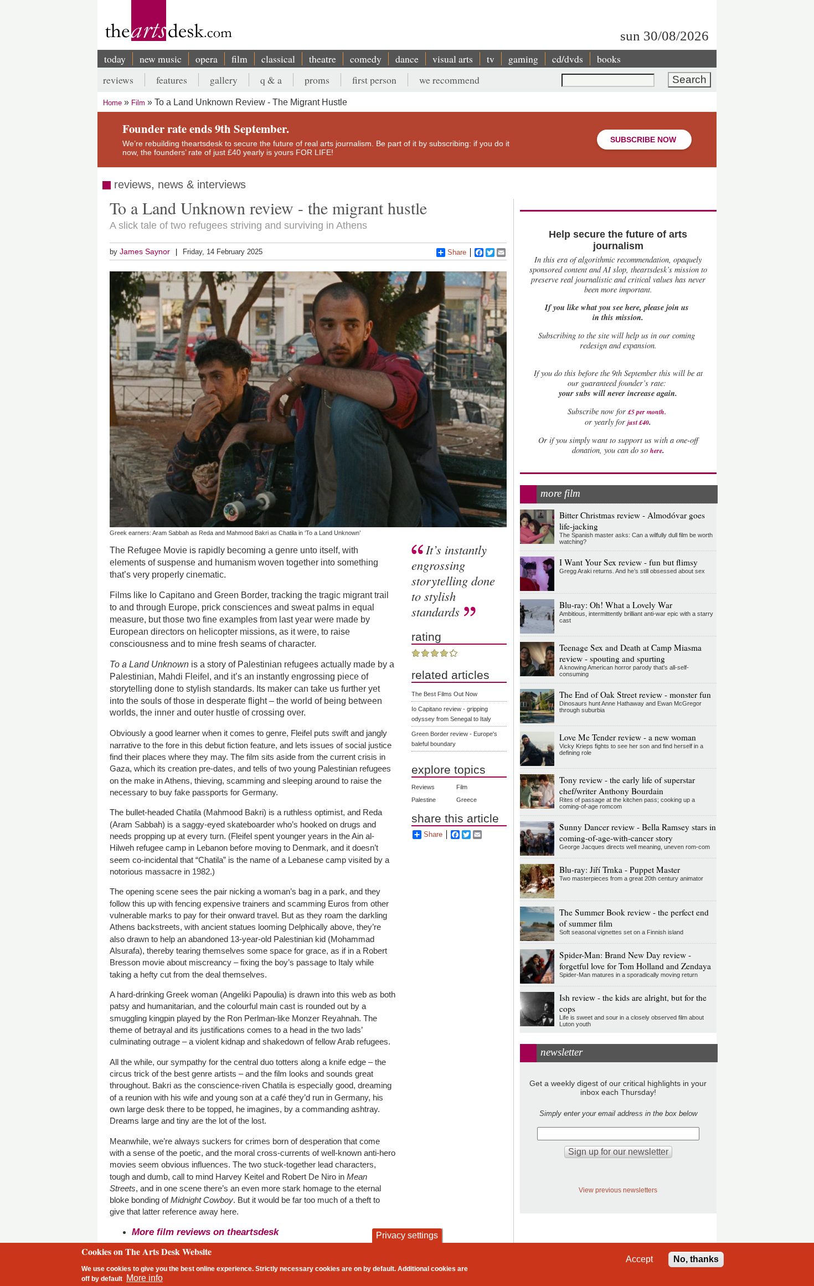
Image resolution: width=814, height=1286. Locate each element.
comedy (366, 58)
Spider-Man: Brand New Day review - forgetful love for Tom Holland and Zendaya (635, 960)
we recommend (449, 79)
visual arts (452, 58)
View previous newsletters (618, 1190)
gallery (224, 79)
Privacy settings (407, 1235)
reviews (118, 79)
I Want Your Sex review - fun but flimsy (628, 562)
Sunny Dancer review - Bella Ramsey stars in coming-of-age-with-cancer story (637, 832)
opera (206, 58)
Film (138, 103)
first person (374, 79)
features (171, 79)
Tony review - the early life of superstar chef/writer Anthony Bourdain (627, 785)
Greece (466, 799)
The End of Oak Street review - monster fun (635, 694)
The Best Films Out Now (444, 694)
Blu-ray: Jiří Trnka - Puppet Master (619, 869)
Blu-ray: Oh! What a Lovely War (615, 604)
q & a (271, 79)
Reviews (423, 787)
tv (490, 58)
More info (144, 1278)
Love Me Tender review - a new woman (627, 737)
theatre (322, 58)
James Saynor (145, 251)
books (609, 58)
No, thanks (696, 1259)
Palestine (423, 799)
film (239, 58)
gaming (523, 58)
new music (161, 58)
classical (278, 58)
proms (317, 79)
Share (456, 252)
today (115, 58)
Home (112, 103)
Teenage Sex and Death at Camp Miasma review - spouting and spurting (630, 653)
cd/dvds (567, 58)
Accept (639, 1259)
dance (407, 58)
